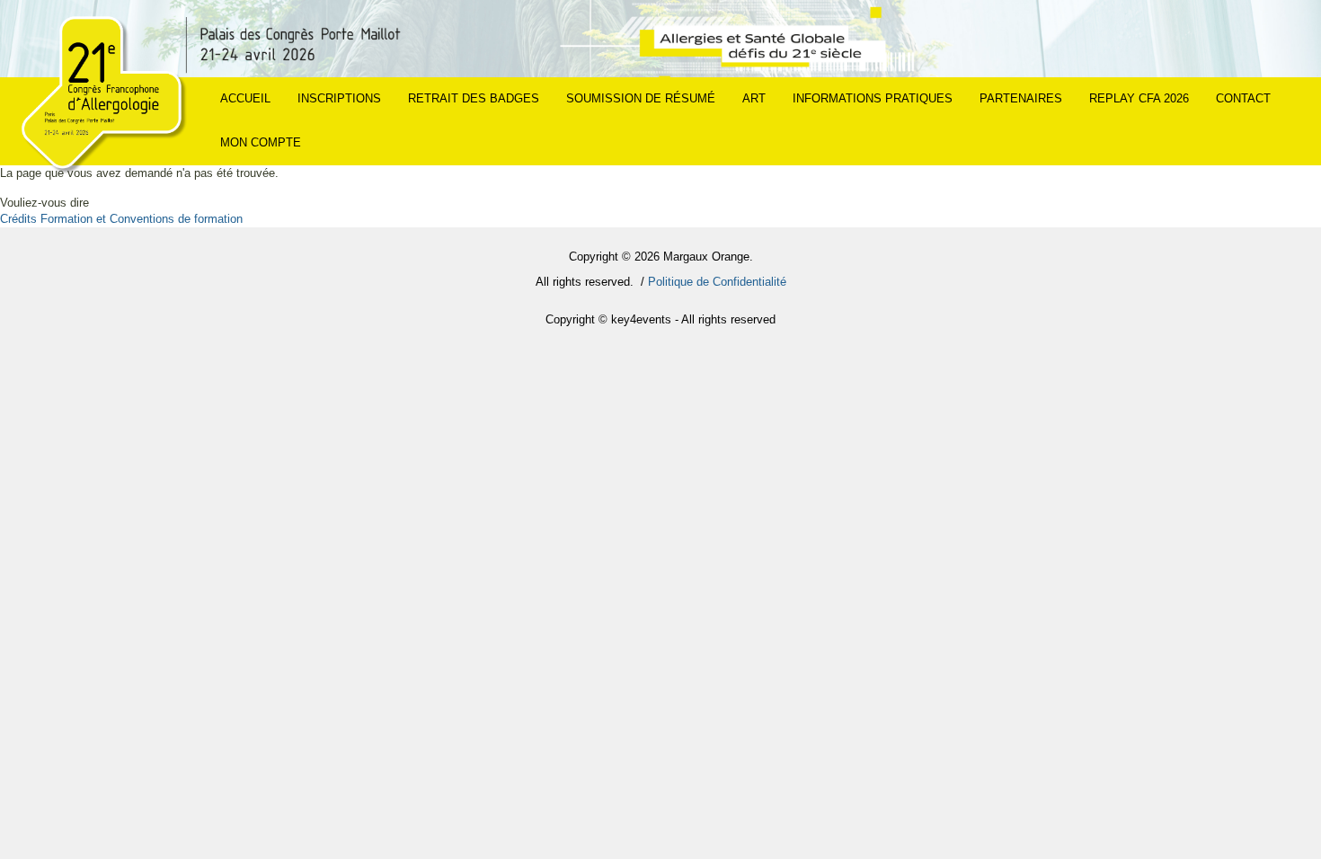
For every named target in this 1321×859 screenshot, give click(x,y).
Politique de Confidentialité (717, 281)
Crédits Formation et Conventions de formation (121, 219)
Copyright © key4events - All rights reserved (660, 319)
